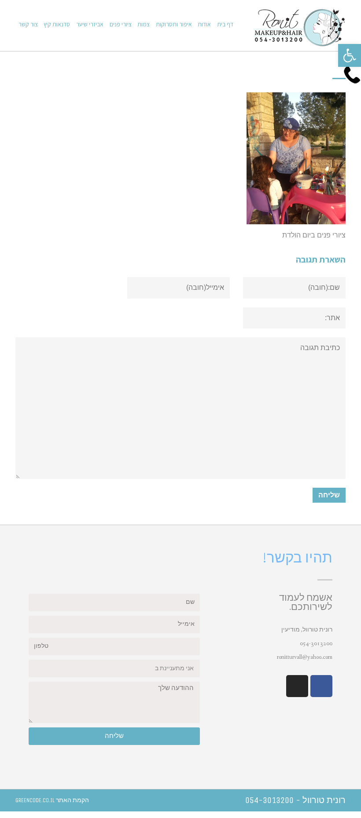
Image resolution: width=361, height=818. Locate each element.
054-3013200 (316, 643)
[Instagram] (297, 686)
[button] (349, 55)
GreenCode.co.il (35, 800)
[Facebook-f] (321, 686)
